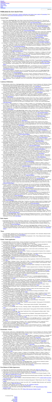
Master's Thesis (4, 5)
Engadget (5, 387)
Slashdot (35, 389)
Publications (3, 2)
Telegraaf (36, 384)
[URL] (31, 22)
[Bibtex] (39, 22)
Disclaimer (49, 392)
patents (38, 14)
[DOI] (34, 22)
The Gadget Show (27, 385)
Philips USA (43, 369)
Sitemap (15, 396)
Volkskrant (31, 384)
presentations (44, 14)
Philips (49, 379)
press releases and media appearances (15, 15)
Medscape (33, 372)
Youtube (4, 381)
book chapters (31, 14)
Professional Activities (5, 3)
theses (35, 14)
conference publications (23, 14)
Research (2, 1)
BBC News (8, 374)
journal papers (15, 14)
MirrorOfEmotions (40, 386)
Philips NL (38, 369)
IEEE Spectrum (29, 389)
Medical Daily (14, 374)
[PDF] (36, 22)
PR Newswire (18, 376)
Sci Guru (19, 374)
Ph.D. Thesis (3, 4)
